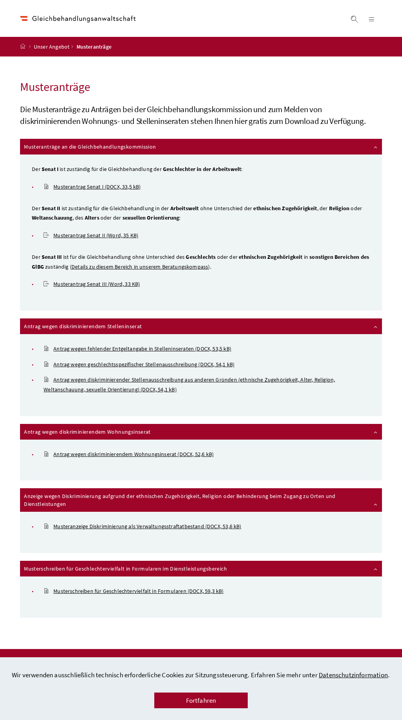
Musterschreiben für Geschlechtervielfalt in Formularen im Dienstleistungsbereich (146, 568)
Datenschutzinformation (353, 675)
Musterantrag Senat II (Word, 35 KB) (95, 235)
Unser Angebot (51, 46)
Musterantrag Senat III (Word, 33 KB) (96, 283)
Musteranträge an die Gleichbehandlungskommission (111, 146)
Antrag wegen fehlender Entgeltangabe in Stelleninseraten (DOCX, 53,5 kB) (142, 348)
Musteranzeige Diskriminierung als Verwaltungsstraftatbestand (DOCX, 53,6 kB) (147, 526)
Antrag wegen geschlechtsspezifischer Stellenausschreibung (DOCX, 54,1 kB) (143, 364)
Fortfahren (201, 700)
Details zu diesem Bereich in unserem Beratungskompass (139, 266)
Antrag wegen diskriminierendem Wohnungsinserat (108, 431)
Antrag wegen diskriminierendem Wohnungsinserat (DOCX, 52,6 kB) (133, 454)
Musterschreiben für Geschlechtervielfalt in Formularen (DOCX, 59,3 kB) (138, 591)
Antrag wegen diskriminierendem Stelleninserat (104, 326)
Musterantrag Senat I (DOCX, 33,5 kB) (97, 186)
